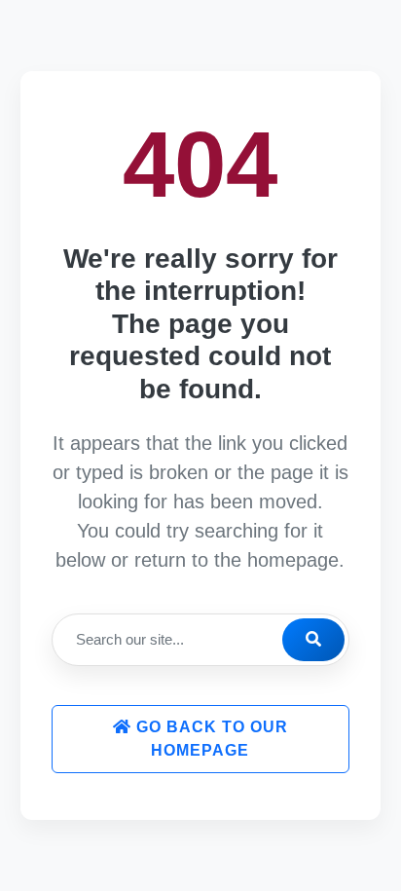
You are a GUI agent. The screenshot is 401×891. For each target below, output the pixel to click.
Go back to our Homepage (209, 739)
